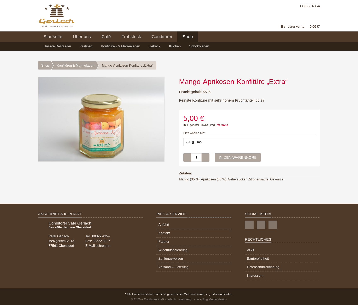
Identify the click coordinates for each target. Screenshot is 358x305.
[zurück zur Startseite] (56, 15)
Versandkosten (222, 294)
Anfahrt (163, 224)
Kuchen (175, 46)
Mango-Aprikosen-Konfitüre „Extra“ (127, 65)
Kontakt (164, 233)
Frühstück (131, 36)
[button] (293, 23)
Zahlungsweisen (170, 258)
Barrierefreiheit (258, 258)
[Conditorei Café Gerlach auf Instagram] (261, 225)
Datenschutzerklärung (263, 267)
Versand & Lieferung (173, 267)
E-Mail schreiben (97, 245)
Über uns (82, 36)
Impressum (255, 275)
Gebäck (155, 46)
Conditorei (162, 36)
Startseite (53, 36)
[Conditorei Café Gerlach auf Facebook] (249, 225)
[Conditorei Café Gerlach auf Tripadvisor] (272, 225)
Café (106, 36)
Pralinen (86, 46)
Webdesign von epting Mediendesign (203, 299)
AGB (250, 250)
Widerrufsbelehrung (172, 250)
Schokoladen (199, 46)
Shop (188, 36)
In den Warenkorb (238, 157)
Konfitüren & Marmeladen (120, 46)
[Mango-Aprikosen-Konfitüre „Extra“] (101, 119)
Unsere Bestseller (57, 46)
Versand (223, 124)
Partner (163, 241)
